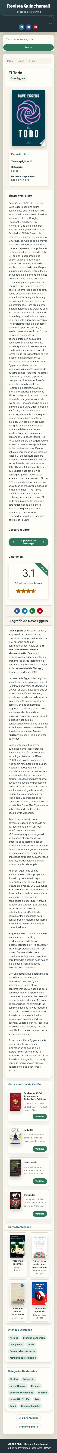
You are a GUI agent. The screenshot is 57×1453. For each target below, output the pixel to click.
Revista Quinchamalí (28, 6)
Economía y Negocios (21, 1392)
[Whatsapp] (32, 611)
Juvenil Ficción (18, 1386)
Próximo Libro (27, 1426)
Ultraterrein (30, 1162)
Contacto (37, 1447)
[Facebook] (28, 27)
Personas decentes (18, 1262)
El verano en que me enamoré (17, 1311)
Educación (28, 1379)
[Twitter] (21, 27)
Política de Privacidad (18, 1447)
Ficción (20, 61)
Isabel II (28, 1130)
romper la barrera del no (23, 1357)
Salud (13, 1406)
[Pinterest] (35, 27)
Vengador (29, 1194)
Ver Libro (39, 1116)
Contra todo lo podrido (39, 1310)
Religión (35, 1386)
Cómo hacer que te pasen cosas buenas (39, 1264)
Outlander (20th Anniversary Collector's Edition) (35, 1096)
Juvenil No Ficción (20, 1399)
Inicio (10, 61)
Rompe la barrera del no (22, 1351)
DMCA (47, 1447)
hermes (14, 1337)
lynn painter (16, 1344)
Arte (37, 1399)
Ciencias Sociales (30, 1406)
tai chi (31, 1344)
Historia (42, 1392)
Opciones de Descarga (28, 542)
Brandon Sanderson (34, 1337)
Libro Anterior (30, 1417)
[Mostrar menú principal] (50, 20)
